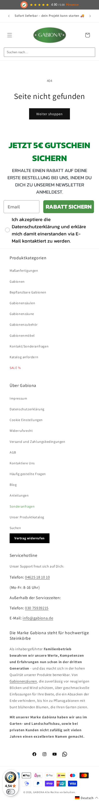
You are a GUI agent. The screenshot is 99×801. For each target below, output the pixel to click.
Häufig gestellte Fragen (28, 474)
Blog (13, 484)
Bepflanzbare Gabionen (28, 292)
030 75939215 (37, 608)
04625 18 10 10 (37, 577)
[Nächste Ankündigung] (90, 16)
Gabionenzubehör (24, 324)
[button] (9, 35)
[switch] (10, 791)
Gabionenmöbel (22, 335)
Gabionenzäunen (23, 681)
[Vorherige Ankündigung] (9, 16)
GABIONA (38, 792)
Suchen (15, 528)
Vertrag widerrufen (29, 538)
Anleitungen (19, 495)
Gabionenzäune (22, 314)
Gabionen (17, 281)
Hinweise (72, 4)
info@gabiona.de (38, 618)
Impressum (18, 398)
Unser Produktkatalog (27, 517)
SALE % (15, 368)
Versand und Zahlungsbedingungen (37, 441)
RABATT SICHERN (69, 206)
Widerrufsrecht (21, 430)
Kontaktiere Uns (22, 463)
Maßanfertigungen (24, 270)
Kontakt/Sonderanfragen (29, 346)
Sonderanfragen (22, 506)
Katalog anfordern (24, 357)
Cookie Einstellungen (26, 420)
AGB (13, 452)
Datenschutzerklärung (27, 409)
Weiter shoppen (49, 114)
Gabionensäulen (22, 303)
